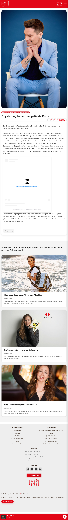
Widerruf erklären (7, 501)
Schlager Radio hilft (51, 438)
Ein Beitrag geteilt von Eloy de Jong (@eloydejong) (27, 209)
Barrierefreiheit (35, 475)
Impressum (4, 497)
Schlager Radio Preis (51, 441)
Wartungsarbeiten (17, 444)
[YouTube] (36, 469)
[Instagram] (27, 469)
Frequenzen (17, 430)
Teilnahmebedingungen (37, 497)
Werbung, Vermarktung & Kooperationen (51, 430)
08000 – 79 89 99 (33, 454)
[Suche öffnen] (61, 4)
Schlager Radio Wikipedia (50, 444)
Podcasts (17, 433)
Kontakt (17, 436)
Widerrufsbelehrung (25, 497)
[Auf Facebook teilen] (48, 120)
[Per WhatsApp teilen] (51, 120)
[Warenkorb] (57, 4)
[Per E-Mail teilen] (54, 120)
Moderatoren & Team (17, 438)
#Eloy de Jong (9, 231)
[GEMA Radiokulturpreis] (34, 482)
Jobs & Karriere (50, 436)
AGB (17, 497)
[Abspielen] (65, 517)
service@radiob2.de (34, 451)
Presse (51, 433)
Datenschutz (11, 497)
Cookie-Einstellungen (49, 497)
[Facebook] (31, 469)
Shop (17, 441)
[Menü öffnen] (65, 4)
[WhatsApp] (40, 469)
